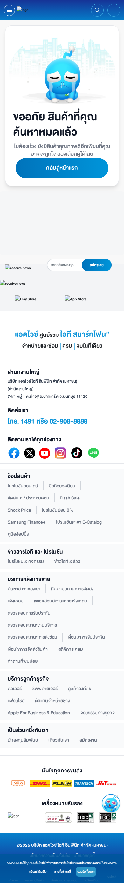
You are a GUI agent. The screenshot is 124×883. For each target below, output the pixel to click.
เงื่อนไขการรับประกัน (86, 637)
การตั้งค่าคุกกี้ (62, 871)
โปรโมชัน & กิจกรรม (26, 561)
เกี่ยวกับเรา (58, 740)
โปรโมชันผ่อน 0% (58, 510)
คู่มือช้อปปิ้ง (18, 534)
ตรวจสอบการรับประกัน (29, 613)
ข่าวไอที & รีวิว (67, 561)
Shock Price (19, 510)
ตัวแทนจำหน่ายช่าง (52, 700)
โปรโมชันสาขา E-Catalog (79, 522)
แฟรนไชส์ (16, 700)
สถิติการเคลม (70, 649)
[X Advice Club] (29, 453)
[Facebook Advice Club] (14, 453)
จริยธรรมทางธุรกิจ (97, 713)
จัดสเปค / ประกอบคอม (28, 498)
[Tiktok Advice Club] (77, 453)
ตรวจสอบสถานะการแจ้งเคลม (60, 601)
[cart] (114, 10)
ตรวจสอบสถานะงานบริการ (32, 625)
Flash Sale (70, 498)
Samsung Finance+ (26, 522)
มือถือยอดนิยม (62, 486)
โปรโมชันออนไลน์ (23, 486)
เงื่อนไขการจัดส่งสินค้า (28, 649)
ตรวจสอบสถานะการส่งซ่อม (32, 637)
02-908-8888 (68, 421)
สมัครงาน (88, 740)
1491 (28, 421)
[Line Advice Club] (93, 453)
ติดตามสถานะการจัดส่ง (72, 589)
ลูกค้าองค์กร (79, 688)
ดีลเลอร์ (15, 688)
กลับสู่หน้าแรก (62, 168)
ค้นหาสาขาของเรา (24, 589)
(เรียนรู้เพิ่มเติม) (38, 871)
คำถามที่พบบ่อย (23, 661)
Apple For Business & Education (39, 713)
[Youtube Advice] (44, 453)
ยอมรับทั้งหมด (86, 871)
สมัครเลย (97, 265)
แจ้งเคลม (16, 601)
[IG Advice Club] (60, 453)
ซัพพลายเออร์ (45, 688)
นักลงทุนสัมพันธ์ (23, 740)
